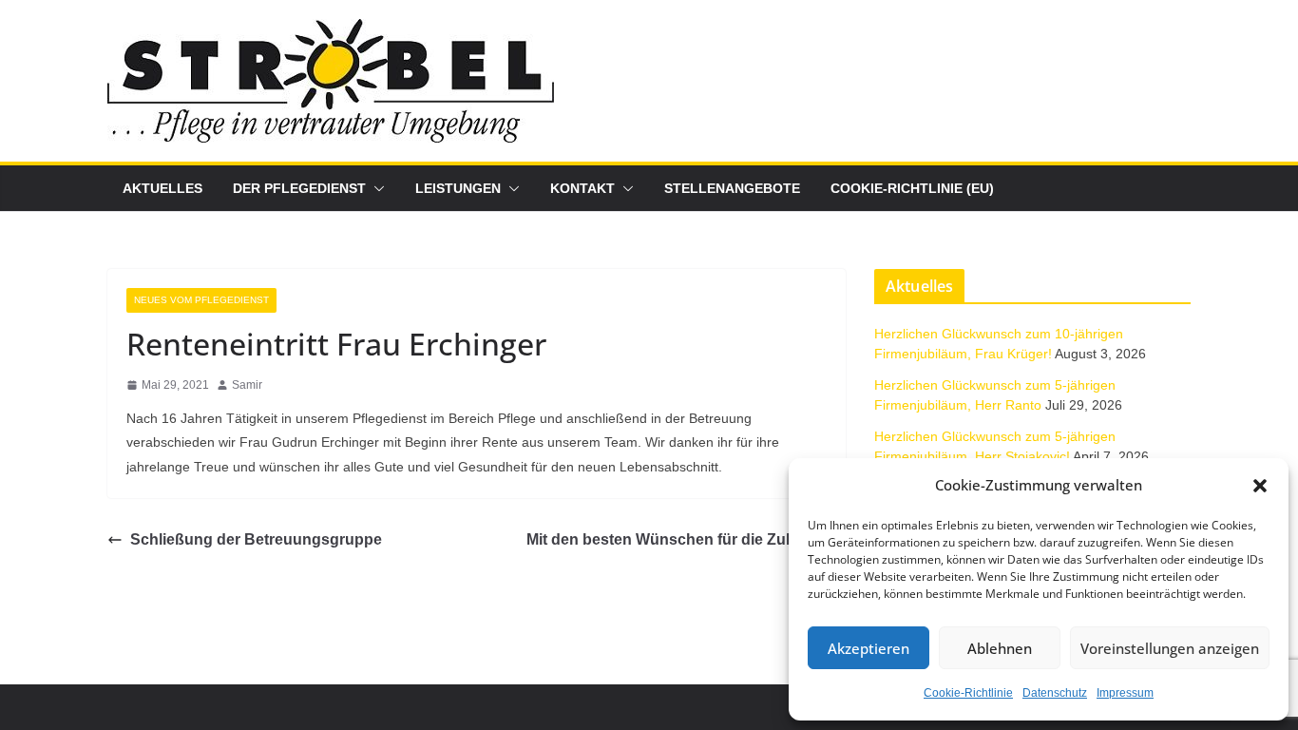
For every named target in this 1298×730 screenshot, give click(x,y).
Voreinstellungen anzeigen (1169, 648)
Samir (247, 385)
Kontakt (582, 188)
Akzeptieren (868, 648)
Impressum (1125, 693)
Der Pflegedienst (299, 188)
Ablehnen (999, 648)
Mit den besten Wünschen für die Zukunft (674, 539)
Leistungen (458, 188)
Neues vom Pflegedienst (201, 300)
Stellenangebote (732, 188)
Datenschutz (1054, 693)
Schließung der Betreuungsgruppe (256, 539)
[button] (1259, 485)
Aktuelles (162, 188)
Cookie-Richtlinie (968, 693)
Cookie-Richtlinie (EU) (912, 188)
